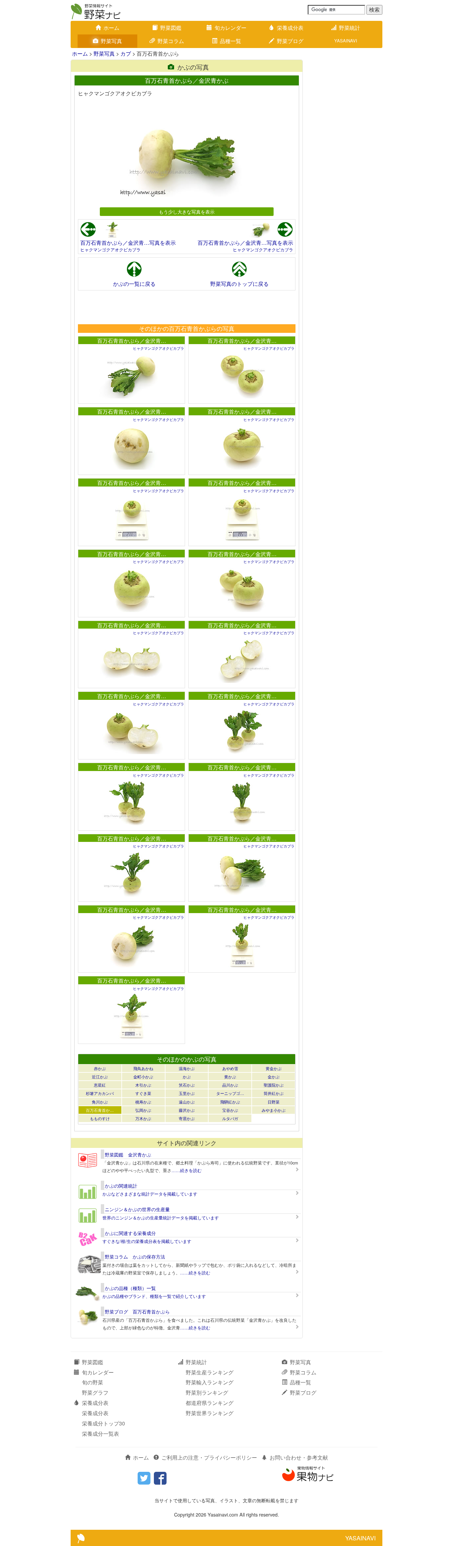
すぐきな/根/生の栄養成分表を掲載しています (146, 1241)
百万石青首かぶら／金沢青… (131, 340)
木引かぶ (143, 1085)
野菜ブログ (290, 41)
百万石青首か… (100, 1110)
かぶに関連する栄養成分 (130, 1233)
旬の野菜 (92, 1382)
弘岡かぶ (143, 1110)
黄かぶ (230, 1076)
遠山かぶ (187, 1102)
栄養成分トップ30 (103, 1423)
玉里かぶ (187, 1093)
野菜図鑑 (170, 27)
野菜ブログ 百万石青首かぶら (137, 1311)
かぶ (187, 1076)
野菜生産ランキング (209, 1372)
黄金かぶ (274, 1068)
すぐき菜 (143, 1093)
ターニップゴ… (230, 1093)
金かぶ (274, 1076)
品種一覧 (230, 41)
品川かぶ (230, 1085)
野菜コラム (171, 41)
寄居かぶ (187, 1118)
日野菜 (274, 1102)
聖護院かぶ (274, 1085)
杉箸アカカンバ (100, 1093)
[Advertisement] (186, 307)
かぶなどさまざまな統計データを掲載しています (149, 1194)
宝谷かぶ (230, 1110)
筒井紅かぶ (274, 1093)
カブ (125, 53)
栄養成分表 (290, 27)
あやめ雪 (230, 1068)
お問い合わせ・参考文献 (299, 1457)
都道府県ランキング (209, 1403)
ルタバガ (230, 1118)
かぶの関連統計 (121, 1185)
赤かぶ (100, 1068)
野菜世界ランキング (209, 1413)
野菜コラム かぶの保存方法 (135, 1256)
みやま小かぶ (274, 1110)
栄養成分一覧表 (100, 1433)
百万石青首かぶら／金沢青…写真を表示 (128, 242)
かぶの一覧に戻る (134, 283)
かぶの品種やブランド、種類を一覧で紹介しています (154, 1296)
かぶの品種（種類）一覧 (130, 1288)
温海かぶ (187, 1068)
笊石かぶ (187, 1085)
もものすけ (100, 1118)
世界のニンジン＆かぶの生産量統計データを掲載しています (160, 1217)
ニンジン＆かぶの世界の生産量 (137, 1209)
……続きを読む (186, 1170)
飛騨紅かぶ (230, 1102)
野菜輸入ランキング (209, 1382)
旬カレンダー (230, 27)
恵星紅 (100, 1085)
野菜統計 (349, 27)
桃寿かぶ (143, 1102)
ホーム (111, 27)
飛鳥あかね (143, 1068)
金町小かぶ (143, 1076)
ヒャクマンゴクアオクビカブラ (110, 249)
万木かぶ (143, 1118)
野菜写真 (111, 41)
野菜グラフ (95, 1392)
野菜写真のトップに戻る (239, 283)
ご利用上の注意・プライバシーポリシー (209, 1457)
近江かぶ (100, 1076)
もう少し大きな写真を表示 (187, 211)
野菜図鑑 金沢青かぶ (128, 1154)
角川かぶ (100, 1102)
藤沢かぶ (187, 1110)
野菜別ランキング (207, 1392)
